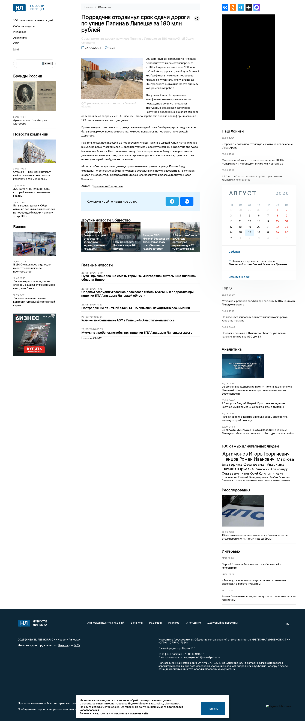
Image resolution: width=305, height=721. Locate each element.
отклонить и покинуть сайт (131, 713)
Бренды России (27, 76)
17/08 (16, 185)
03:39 (232, 294)
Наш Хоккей (233, 131)
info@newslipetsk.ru (208, 657)
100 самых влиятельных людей (33, 20)
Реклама (173, 622)
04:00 (232, 383)
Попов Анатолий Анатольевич (277, 480)
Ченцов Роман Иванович (248, 459)
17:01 (231, 170)
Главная (89, 7)
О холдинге (193, 622)
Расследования (236, 489)
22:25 (23, 261)
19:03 (231, 558)
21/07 (224, 558)
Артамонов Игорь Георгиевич (256, 454)
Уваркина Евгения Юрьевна (253, 466)
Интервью (19, 31)
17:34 (23, 117)
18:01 (231, 138)
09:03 (232, 327)
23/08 (225, 426)
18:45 (22, 185)
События (234, 251)
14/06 (225, 574)
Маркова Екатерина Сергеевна (258, 461)
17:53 (231, 532)
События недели (24, 26)
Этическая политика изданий (105, 622)
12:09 (231, 311)
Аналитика (20, 37)
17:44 (23, 294)
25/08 (16, 117)
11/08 (16, 202)
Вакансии (137, 622)
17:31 (231, 154)
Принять (213, 708)
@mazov (63, 645)
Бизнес (19, 226)
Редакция (155, 622)
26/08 (225, 138)
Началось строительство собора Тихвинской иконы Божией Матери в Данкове (258, 262)
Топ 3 (227, 288)
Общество (104, 7)
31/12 (224, 590)
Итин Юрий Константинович (262, 473)
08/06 (225, 532)
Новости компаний (30, 134)
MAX (77, 645)
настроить (101, 713)
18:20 (23, 168)
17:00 (22, 202)
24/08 (225, 311)
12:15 (230, 590)
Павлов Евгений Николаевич (249, 480)
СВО (16, 43)
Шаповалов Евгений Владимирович (245, 477)
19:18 (22, 278)
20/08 (16, 168)
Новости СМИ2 (91, 338)
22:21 (231, 574)
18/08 (16, 261)
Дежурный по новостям (222, 622)
